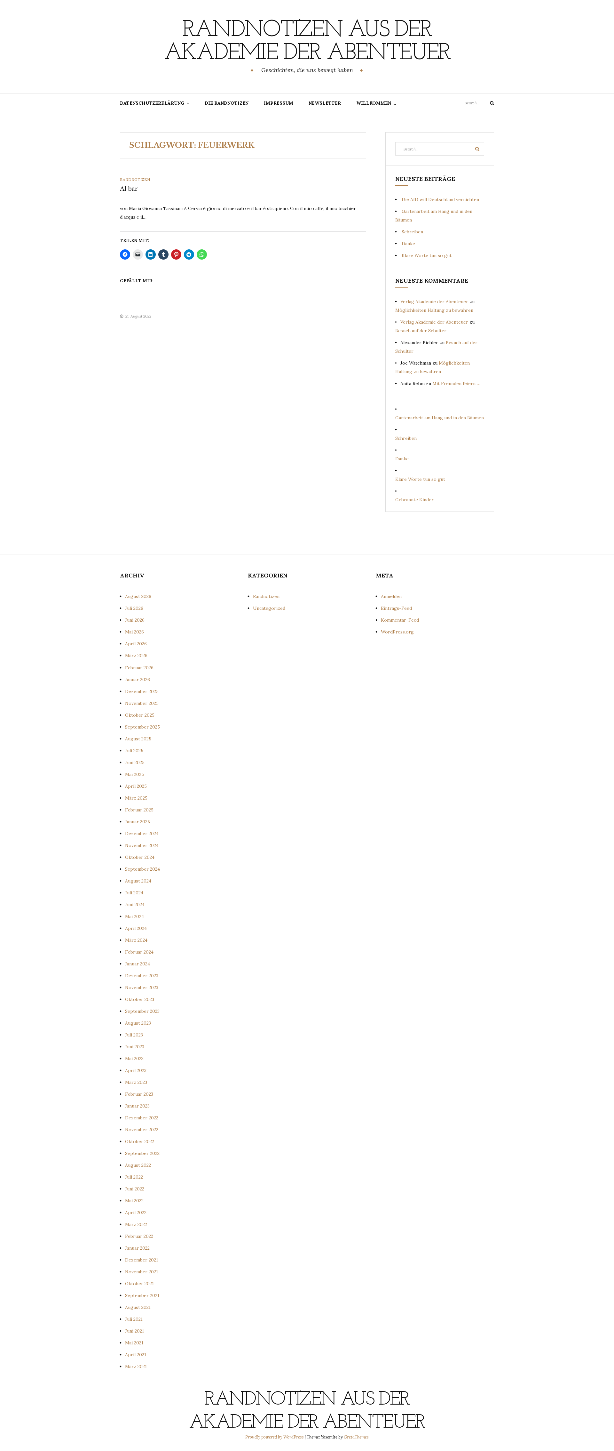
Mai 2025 (134, 774)
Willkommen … (376, 103)
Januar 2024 (137, 964)
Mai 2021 (134, 1343)
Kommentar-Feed (400, 620)
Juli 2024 (134, 893)
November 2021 (141, 1272)
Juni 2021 (134, 1331)
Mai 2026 (134, 632)
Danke (408, 243)
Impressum (278, 103)
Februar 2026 (139, 668)
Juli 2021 (134, 1319)
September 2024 (142, 869)
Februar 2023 (139, 1094)
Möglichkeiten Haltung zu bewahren (434, 310)
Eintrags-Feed (396, 608)
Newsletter (325, 103)
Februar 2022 (139, 1236)
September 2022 (142, 1153)
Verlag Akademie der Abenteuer (434, 301)
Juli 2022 (134, 1177)
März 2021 (136, 1366)
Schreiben (412, 232)
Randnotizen (135, 179)
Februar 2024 (139, 952)
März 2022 (136, 1224)
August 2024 (138, 881)
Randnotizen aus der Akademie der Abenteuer (307, 42)
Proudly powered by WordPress (275, 1437)
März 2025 (136, 798)
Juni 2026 (135, 620)
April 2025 (136, 786)
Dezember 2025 (142, 691)
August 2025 (138, 739)
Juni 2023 (134, 1047)
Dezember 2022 (141, 1118)
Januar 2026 (137, 679)
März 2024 (136, 940)
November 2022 (141, 1130)
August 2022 (138, 1165)
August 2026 (138, 596)
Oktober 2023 (139, 999)
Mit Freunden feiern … (456, 383)
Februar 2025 (139, 810)
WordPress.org (397, 632)
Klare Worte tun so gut (427, 255)
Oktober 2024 (139, 857)
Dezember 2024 (142, 833)
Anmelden (391, 596)
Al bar (129, 188)
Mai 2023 (134, 1058)
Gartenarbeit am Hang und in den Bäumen (439, 418)
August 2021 (138, 1307)
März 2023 (136, 1082)
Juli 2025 (134, 751)
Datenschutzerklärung (152, 103)
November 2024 (142, 845)
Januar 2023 (137, 1106)
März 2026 (136, 655)
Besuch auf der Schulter (420, 331)
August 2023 (138, 1023)
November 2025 (142, 703)
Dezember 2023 (141, 976)
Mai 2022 (134, 1201)
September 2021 (142, 1295)
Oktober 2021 (139, 1283)
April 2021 (135, 1355)
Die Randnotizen (226, 103)
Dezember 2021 (141, 1260)
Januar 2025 (137, 822)
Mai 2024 (134, 916)
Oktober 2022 (139, 1141)
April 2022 (135, 1212)
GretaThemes (356, 1437)
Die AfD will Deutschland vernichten (440, 199)
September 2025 (142, 727)
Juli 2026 (134, 608)
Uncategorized (269, 608)
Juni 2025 (135, 762)
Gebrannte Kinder (414, 500)
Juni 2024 (135, 904)
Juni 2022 (134, 1189)
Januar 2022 (137, 1248)
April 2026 (136, 644)
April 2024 (136, 928)
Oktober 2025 (139, 715)
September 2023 (142, 1011)
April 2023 (135, 1070)
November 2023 (141, 987)
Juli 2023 (134, 1035)
